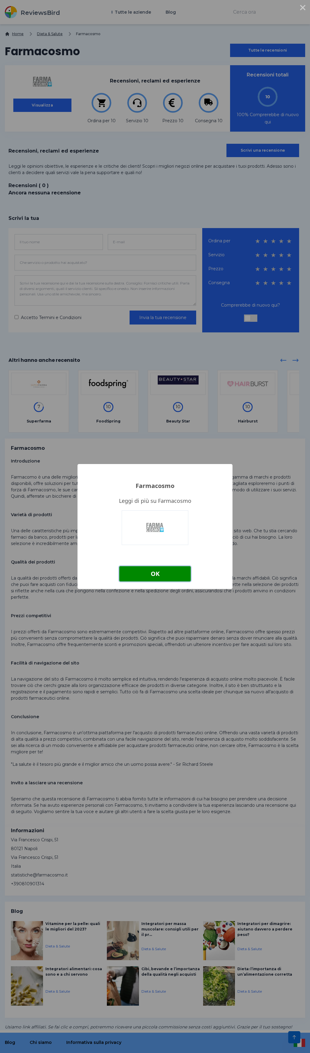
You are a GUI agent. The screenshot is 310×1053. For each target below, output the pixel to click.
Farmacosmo (155, 486)
